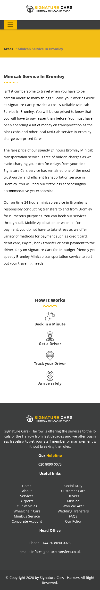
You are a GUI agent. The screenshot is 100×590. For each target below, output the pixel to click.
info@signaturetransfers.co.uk (56, 551)
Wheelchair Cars (27, 511)
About (27, 491)
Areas (8, 49)
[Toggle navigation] (10, 24)
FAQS (73, 516)
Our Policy (73, 521)
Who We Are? (73, 506)
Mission (73, 501)
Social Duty (73, 485)
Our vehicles (27, 506)
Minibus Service (27, 516)
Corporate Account (27, 521)
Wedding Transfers (73, 511)
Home (27, 485)
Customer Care (73, 491)
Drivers (73, 496)
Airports (26, 501)
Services (26, 496)
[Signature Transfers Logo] (50, 8)
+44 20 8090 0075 (56, 542)
